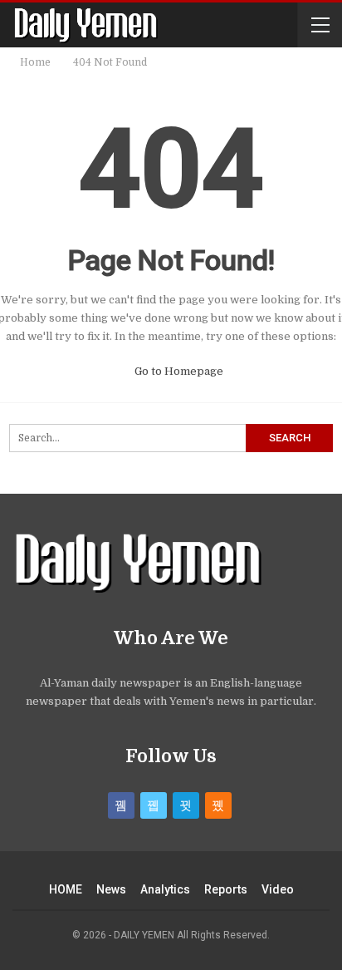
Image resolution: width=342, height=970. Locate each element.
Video (277, 889)
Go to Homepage (177, 371)
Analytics (165, 889)
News (111, 889)
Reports (225, 889)
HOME (65, 889)
